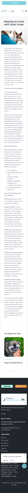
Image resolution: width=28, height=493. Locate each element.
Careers (3, 448)
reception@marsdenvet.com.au (10, 428)
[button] (24, 466)
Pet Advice (9, 359)
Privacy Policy (6, 483)
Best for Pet (4, 445)
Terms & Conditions (17, 483)
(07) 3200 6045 (5, 430)
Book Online (14, 3)
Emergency (4, 443)
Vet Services (5, 440)
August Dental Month (13, 363)
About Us (4, 438)
